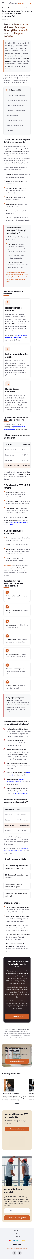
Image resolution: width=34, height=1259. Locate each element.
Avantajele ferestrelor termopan (17, 100)
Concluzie (10, 130)
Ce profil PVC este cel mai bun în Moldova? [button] (16, 895)
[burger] (3, 3)
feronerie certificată (21, 793)
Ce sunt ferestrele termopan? (16, 95)
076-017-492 (17, 1245)
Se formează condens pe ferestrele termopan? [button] (13, 885)
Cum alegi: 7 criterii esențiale (16, 110)
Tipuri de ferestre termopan (15, 105)
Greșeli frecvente (12, 115)
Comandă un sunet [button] (17, 1016)
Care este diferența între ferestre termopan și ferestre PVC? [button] (16, 867)
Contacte (17, 1236)
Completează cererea (17, 1061)
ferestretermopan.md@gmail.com (17, 1248)
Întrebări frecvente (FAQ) (15, 125)
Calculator (17, 1231)
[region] (17, 455)
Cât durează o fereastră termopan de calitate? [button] (17, 876)
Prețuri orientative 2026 (14, 120)
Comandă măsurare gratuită (17, 1218)
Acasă (3, 8)
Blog (9, 8)
